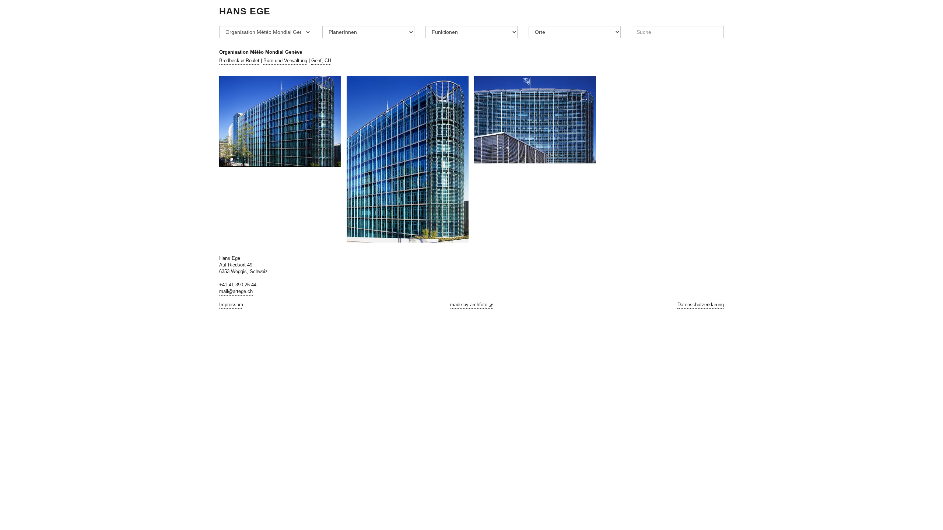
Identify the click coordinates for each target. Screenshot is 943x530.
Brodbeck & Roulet (239, 60)
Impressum (231, 304)
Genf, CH (321, 60)
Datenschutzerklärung (700, 304)
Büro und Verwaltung (285, 60)
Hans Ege (244, 11)
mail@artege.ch (236, 291)
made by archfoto (469, 304)
